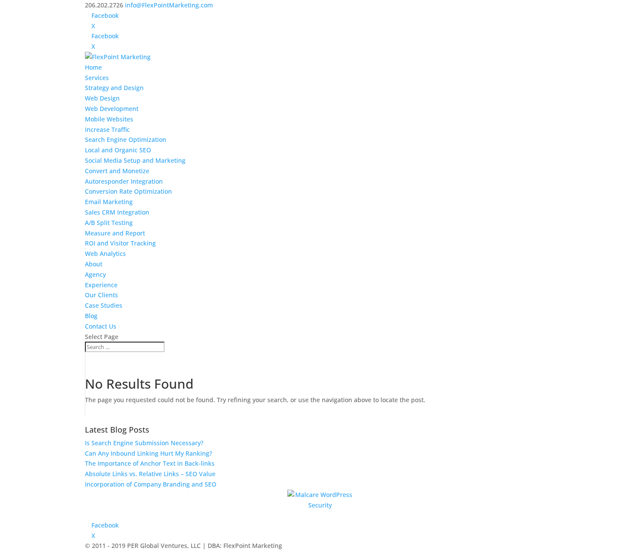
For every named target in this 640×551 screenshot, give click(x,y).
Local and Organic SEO (118, 150)
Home (93, 67)
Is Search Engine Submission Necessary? (144, 443)
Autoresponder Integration (124, 181)
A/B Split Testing (109, 222)
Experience (101, 285)
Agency (95, 274)
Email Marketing (109, 202)
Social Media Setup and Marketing (135, 160)
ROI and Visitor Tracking (120, 243)
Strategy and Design (114, 88)
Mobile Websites (109, 119)
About (93, 264)
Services (97, 78)
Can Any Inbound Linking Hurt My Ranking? (148, 453)
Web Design (102, 98)
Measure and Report (115, 233)
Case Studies (103, 305)
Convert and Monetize (117, 171)
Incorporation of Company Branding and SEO (150, 484)
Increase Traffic (107, 129)
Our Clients (101, 295)
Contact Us (100, 326)
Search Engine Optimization (125, 139)
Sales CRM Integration (117, 212)
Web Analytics (105, 253)
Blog (91, 316)
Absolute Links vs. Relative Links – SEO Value (150, 474)
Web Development (111, 108)
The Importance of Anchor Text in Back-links (150, 463)
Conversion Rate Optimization (128, 191)
